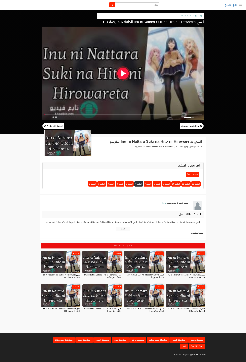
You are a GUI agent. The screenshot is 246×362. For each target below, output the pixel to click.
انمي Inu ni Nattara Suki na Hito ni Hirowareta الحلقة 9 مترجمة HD (145, 276)
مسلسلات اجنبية (84, 340)
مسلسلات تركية (138, 340)
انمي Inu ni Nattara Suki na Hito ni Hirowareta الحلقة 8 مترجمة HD (61, 310)
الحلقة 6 (138, 184)
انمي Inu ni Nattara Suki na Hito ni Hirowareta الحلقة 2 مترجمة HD (103, 276)
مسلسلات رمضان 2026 (64, 340)
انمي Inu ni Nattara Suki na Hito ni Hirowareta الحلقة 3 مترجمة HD (186, 310)
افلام (184, 346)
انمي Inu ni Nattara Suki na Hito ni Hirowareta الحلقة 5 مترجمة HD (186, 276)
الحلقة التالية (54, 126)
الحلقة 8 (157, 184)
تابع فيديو (231, 5)
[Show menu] (240, 5)
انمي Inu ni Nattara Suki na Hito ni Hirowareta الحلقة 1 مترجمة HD (61, 276)
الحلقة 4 (120, 184)
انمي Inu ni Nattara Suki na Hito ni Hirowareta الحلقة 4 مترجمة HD (103, 310)
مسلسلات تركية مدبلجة (158, 340)
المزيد (123, 228)
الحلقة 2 (101, 184)
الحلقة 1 (92, 184)
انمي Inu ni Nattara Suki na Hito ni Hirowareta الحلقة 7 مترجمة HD (145, 310)
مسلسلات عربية (196, 340)
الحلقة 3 (111, 184)
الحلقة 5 (129, 184)
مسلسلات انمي (185, 15)
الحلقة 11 (186, 184)
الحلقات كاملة (192, 174)
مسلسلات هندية (178, 340)
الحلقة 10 (176, 184)
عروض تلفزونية (197, 346)
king (164, 203)
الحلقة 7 (148, 184)
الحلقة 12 (196, 184)
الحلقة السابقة (190, 126)
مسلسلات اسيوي (102, 340)
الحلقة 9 (166, 184)
